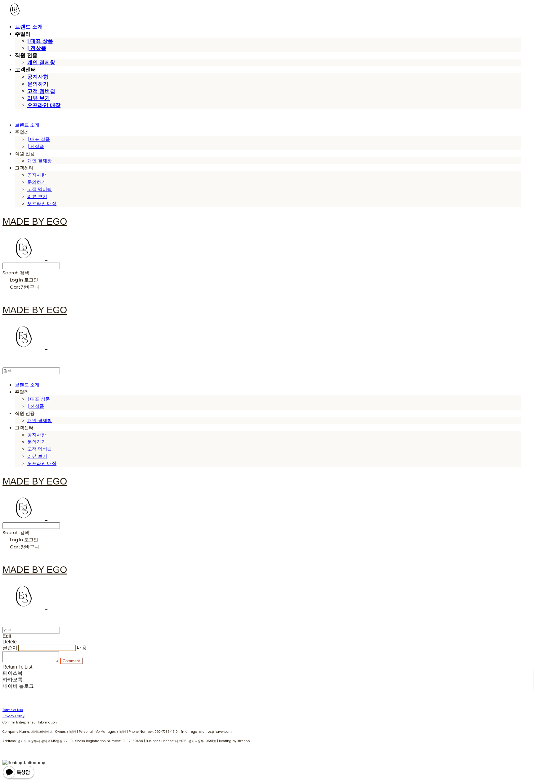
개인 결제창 (41, 62)
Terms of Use (12, 710)
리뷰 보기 (38, 98)
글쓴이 (9, 647)
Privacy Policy (13, 716)
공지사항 (37, 77)
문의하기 (37, 84)
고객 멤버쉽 (41, 91)
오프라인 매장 (43, 105)
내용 (82, 647)
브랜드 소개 (29, 27)
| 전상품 (36, 48)
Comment (71, 661)
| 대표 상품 (40, 41)
